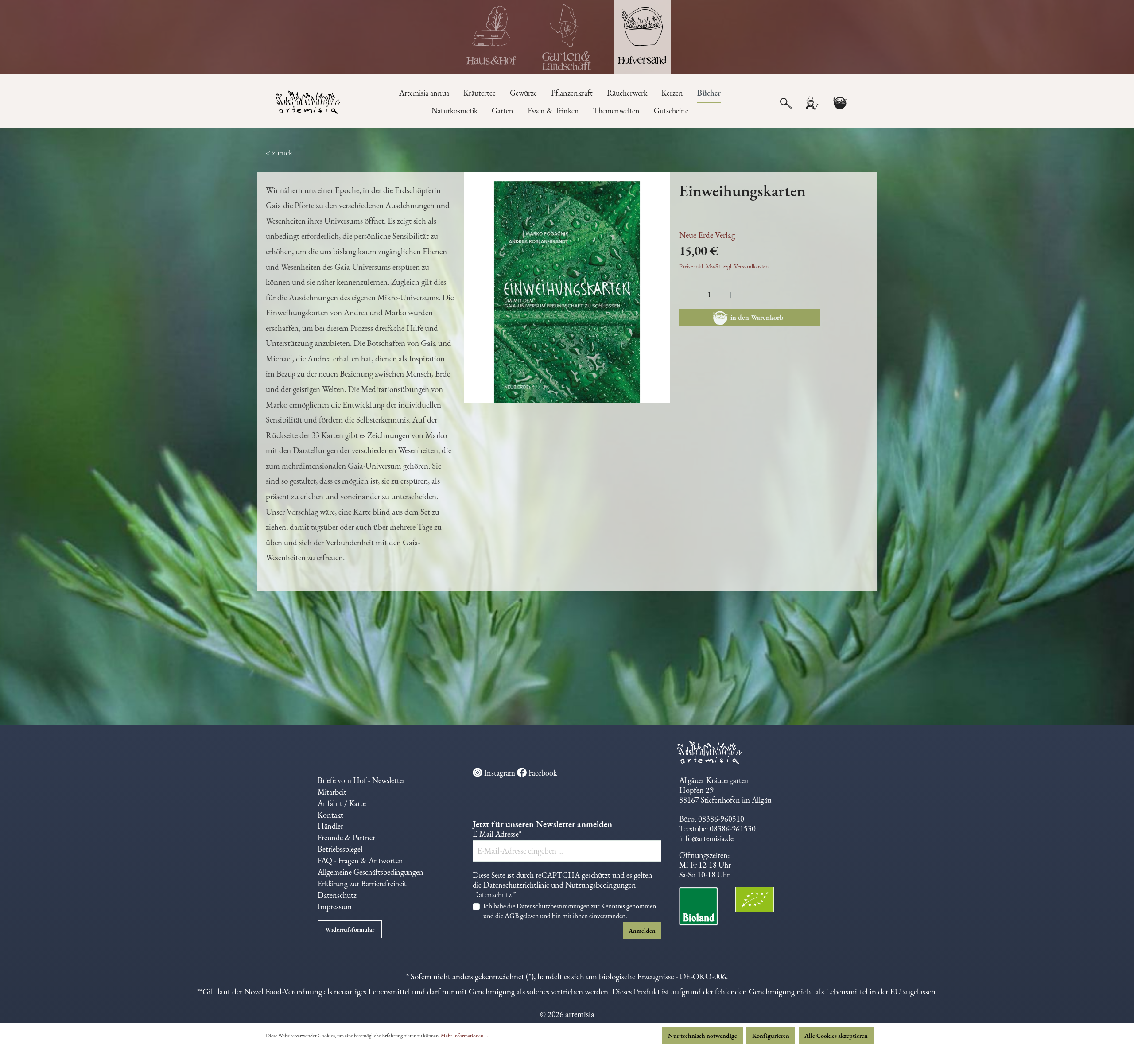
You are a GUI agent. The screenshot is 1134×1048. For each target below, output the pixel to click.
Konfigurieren (770, 1036)
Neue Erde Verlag (707, 235)
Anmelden (642, 931)
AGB (512, 915)
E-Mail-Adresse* (497, 834)
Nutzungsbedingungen (600, 885)
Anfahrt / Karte (342, 803)
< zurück (279, 152)
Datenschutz (337, 895)
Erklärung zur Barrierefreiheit (362, 883)
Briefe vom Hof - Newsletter (361, 780)
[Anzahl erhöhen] (731, 294)
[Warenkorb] (840, 103)
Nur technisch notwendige (702, 1036)
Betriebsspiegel (340, 849)
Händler (330, 826)
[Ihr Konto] (812, 103)
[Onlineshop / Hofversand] (642, 37)
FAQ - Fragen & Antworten (360, 860)
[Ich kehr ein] (491, 37)
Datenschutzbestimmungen (553, 906)
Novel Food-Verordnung (283, 991)
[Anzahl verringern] (688, 294)
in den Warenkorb (757, 317)
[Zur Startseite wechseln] (308, 103)
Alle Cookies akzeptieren (836, 1036)
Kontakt (330, 815)
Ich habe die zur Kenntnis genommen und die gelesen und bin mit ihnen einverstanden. (569, 910)
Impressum (335, 906)
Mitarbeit (332, 792)
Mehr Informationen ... (464, 1035)
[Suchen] (786, 102)
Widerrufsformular (349, 929)
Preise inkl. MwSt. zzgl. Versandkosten (724, 266)
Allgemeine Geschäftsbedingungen (370, 872)
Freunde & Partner (346, 837)
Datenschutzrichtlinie (516, 885)
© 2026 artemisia (567, 1014)
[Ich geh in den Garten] (567, 37)
